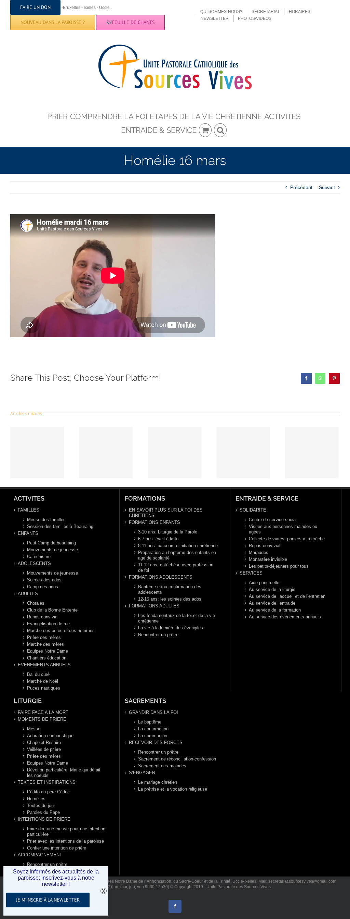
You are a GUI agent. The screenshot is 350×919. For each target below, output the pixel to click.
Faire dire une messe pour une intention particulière (66, 831)
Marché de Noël (42, 681)
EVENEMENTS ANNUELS (44, 664)
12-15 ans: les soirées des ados (169, 599)
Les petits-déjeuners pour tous (279, 566)
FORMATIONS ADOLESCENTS (160, 577)
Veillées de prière (44, 749)
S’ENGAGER (142, 772)
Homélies (36, 798)
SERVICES (251, 573)
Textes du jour (41, 805)
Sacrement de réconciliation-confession (177, 758)
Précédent (301, 187)
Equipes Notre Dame (47, 651)
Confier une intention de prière (56, 848)
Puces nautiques (43, 688)
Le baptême (149, 722)
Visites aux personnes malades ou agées (283, 529)
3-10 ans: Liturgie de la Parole (167, 531)
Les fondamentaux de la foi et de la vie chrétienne (176, 618)
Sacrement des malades (162, 765)
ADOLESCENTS (34, 563)
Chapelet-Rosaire (44, 742)
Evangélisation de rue (48, 623)
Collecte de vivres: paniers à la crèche (287, 538)
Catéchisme (39, 556)
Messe (33, 728)
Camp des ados (42, 586)
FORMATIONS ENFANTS (154, 522)
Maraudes (258, 552)
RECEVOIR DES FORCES (156, 742)
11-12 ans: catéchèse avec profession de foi (175, 567)
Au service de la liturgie (272, 589)
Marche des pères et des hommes (61, 630)
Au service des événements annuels (285, 616)
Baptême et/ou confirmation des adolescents (169, 589)
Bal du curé (38, 674)
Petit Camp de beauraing (51, 542)
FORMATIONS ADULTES (154, 605)
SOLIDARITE (253, 510)
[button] (220, 130)
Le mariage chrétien (157, 782)
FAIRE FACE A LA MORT (43, 712)
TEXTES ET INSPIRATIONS (47, 782)
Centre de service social (273, 519)
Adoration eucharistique (50, 735)
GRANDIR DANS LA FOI (153, 712)
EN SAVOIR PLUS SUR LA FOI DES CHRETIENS (166, 512)
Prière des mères (44, 637)
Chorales (35, 603)
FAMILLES (28, 510)
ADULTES (28, 593)
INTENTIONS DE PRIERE (44, 819)
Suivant (327, 187)
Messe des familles (46, 519)
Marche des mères (45, 644)
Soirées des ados (44, 579)
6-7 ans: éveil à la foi (158, 538)
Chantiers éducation (46, 657)
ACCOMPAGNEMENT (40, 854)
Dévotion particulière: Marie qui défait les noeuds (63, 772)
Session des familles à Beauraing (60, 526)
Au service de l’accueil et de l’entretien (287, 596)
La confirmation (153, 728)
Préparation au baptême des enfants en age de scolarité (177, 555)
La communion (152, 735)
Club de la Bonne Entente (52, 610)
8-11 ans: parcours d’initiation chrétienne (178, 545)
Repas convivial (42, 616)
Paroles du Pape (43, 812)
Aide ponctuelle (264, 582)
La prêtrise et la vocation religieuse (172, 789)
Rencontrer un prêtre (158, 634)
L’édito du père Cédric (48, 791)
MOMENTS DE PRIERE (42, 719)
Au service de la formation (275, 610)
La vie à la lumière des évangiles (170, 627)
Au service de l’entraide (272, 603)
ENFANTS (28, 533)
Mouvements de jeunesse (52, 549)
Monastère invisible (268, 559)
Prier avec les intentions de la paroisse (65, 841)
